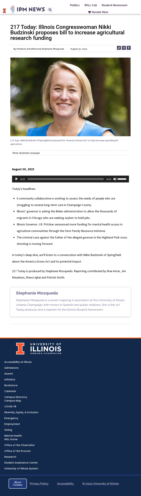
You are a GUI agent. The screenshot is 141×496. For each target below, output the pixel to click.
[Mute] (115, 179)
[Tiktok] (119, 48)
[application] (70, 179)
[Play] (16, 179)
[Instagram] (124, 48)
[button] (50, 9)
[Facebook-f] (129, 48)
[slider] (122, 179)
